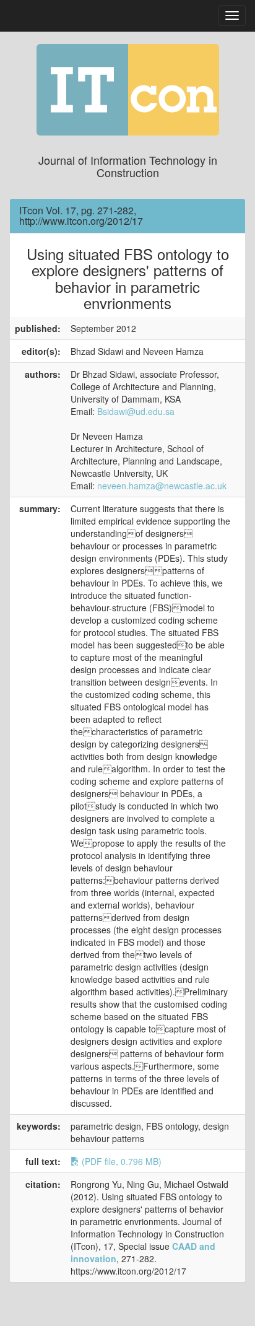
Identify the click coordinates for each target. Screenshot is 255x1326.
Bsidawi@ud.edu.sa (136, 411)
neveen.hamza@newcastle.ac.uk (162, 485)
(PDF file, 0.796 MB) (120, 1161)
